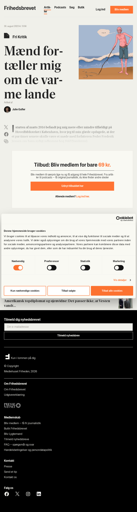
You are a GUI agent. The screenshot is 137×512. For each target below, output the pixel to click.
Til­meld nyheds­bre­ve (16, 439)
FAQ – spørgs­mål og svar (19, 444)
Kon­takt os (10, 477)
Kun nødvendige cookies (25, 290)
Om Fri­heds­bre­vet (15, 389)
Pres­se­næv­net (38, 406)
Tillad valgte (68, 290)
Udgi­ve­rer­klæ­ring (14, 395)
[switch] (51, 267)
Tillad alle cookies (112, 290)
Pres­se (8, 466)
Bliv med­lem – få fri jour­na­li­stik (22, 423)
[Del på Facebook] (6, 134)
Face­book (6, 494)
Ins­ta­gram (28, 494)
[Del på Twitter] (6, 127)
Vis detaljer (120, 280)
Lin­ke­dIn (38, 494)
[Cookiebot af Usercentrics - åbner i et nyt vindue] (118, 218)
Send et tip (10, 472)
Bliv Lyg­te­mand (13, 434)
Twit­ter (17, 494)
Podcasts (60, 7)
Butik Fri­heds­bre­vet (15, 428)
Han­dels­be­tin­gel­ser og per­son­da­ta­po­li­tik (28, 450)
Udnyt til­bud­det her (72, 186)
